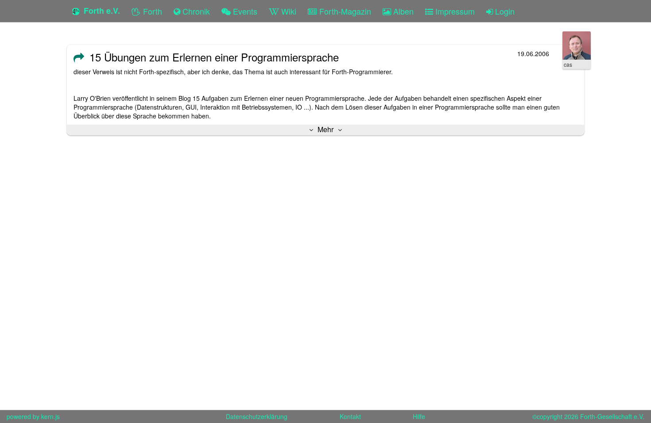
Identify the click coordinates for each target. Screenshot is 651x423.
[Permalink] (79, 57)
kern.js (50, 416)
